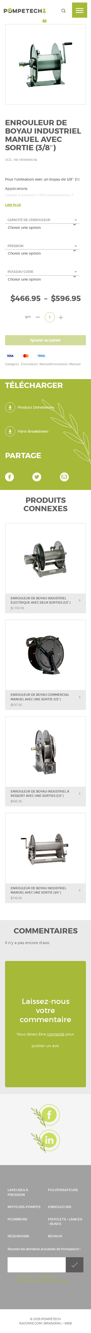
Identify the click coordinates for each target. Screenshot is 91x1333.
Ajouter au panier (45, 340)
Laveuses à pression (18, 1192)
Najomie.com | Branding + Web (45, 1323)
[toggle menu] (79, 10)
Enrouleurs (59, 1207)
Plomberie (18, 1219)
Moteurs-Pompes (24, 1207)
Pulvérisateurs (63, 1190)
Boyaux (55, 1236)
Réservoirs (18, 1236)
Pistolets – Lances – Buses (65, 1221)
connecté (55, 1034)
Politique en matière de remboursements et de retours (43, 1278)
